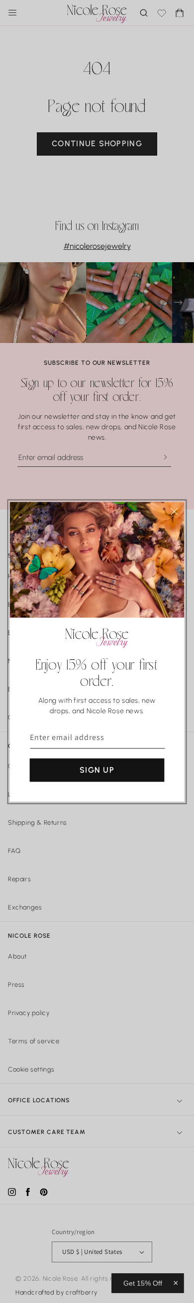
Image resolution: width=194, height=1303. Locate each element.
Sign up (97, 769)
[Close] (175, 511)
